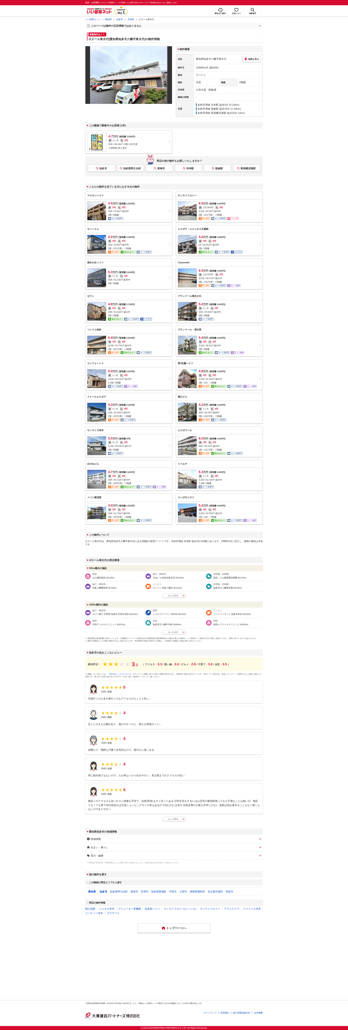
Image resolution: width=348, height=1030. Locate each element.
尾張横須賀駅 (248, 168)
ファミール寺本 (252, 909)
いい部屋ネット (92, 19)
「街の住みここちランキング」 (120, 674)
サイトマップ (210, 1013)
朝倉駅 (219, 168)
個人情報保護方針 (241, 1013)
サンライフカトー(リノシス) (180, 909)
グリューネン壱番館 (129, 909)
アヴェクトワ (231, 909)
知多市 (119, 19)
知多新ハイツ (152, 909)
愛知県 (108, 19)
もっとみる (173, 595)
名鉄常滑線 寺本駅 (208, 104)
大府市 (183, 891)
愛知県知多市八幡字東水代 (211, 58)
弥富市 (229, 891)
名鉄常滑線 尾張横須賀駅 (212, 112)
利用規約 (224, 1013)
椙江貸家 (90, 909)
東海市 (161, 168)
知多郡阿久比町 (132, 168)
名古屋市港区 (215, 891)
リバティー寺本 (94, 913)
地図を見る (253, 59)
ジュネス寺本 (106, 909)
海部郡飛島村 (197, 891)
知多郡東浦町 (158, 891)
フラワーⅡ (113, 913)
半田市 (173, 891)
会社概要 (258, 1013)
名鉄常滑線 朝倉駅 (208, 108)
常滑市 (144, 891)
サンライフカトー (210, 909)
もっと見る (173, 819)
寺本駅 (131, 19)
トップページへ (176, 928)
